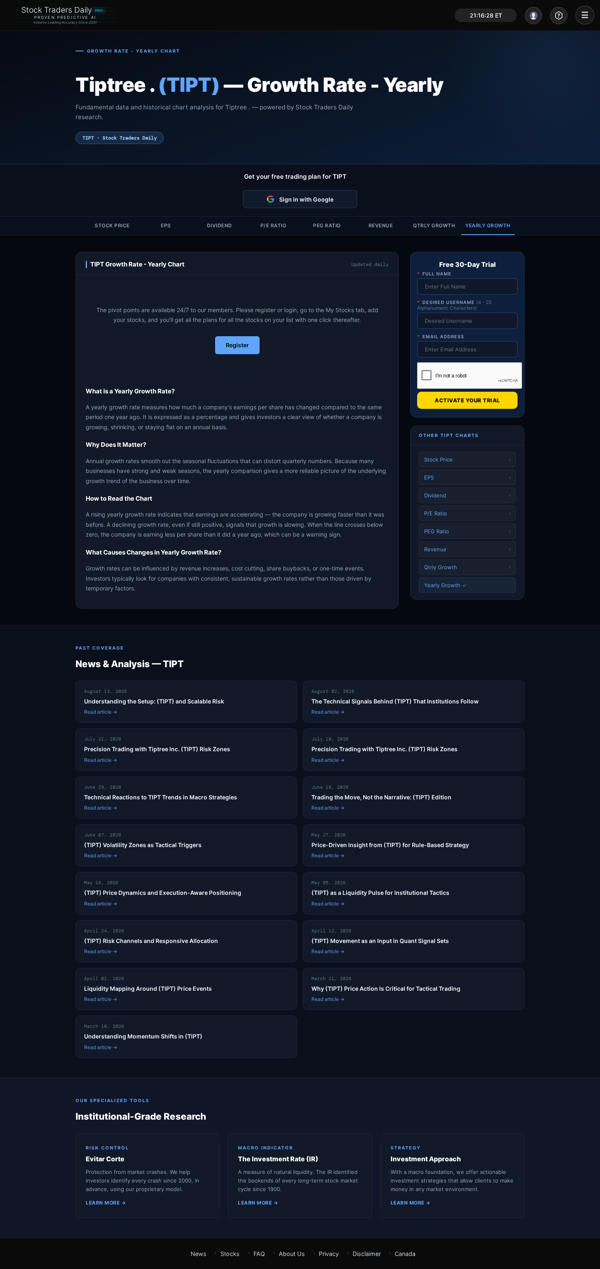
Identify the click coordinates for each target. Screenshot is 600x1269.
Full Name (434, 274)
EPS (166, 225)
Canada (405, 1253)
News (199, 1253)
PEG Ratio (327, 225)
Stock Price (112, 225)
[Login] (533, 15)
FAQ (259, 1253)
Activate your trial (467, 400)
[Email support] (558, 15)
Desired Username (454, 305)
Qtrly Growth (434, 225)
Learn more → (106, 1203)
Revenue (381, 225)
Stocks (230, 1253)
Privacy (329, 1253)
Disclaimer (367, 1253)
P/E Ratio (273, 225)
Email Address (440, 336)
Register (237, 345)
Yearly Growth (488, 225)
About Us (292, 1253)
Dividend (219, 225)
